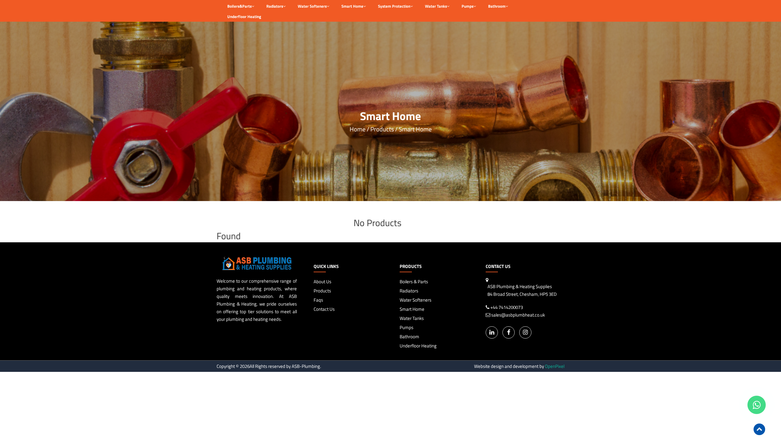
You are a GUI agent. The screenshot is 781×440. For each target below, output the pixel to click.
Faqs (318, 299)
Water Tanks (412, 318)
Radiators (409, 290)
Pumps (406, 327)
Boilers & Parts (414, 281)
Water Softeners (415, 299)
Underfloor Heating (244, 16)
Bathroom (409, 336)
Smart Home (412, 309)
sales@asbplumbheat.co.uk (518, 314)
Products (322, 290)
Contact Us (324, 309)
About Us (322, 281)
